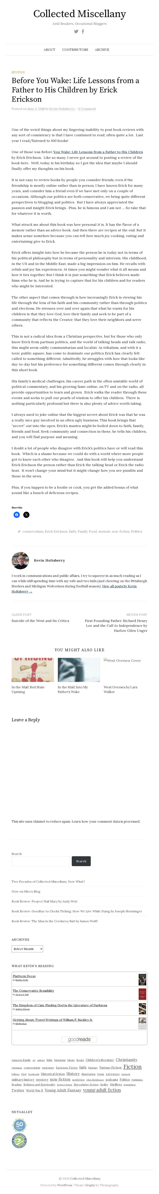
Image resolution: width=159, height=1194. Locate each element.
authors (41, 1060)
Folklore (16, 1074)
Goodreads (33, 1074)
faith (72, 531)
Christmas (17, 1067)
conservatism (32, 531)
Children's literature (100, 1060)
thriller (104, 1084)
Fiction (132, 1066)
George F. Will (22, 994)
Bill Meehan (21, 1023)
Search (17, 854)
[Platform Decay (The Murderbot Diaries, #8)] (142, 979)
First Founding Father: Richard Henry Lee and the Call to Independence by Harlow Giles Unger (116, 625)
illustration (88, 1074)
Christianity (126, 1059)
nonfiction (78, 1079)
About (49, 50)
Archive (102, 50)
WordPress (64, 1185)
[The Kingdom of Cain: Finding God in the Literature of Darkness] (142, 1008)
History (73, 1073)
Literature (113, 1074)
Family (82, 531)
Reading (17, 1084)
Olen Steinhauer (95, 1079)
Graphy (90, 1185)
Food (93, 531)
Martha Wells (22, 980)
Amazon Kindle (21, 1060)
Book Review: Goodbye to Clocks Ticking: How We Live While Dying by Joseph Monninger (77, 911)
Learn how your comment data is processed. (106, 821)
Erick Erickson (56, 531)
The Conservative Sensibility (33, 991)
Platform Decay (24, 976)
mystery (42, 1079)
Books (80, 1060)
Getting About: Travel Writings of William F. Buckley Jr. (53, 1020)
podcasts (112, 1079)
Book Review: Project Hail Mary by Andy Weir (45, 901)
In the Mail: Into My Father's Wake (73, 689)
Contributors (75, 50)
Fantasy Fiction (110, 1067)
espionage (48, 1067)
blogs (71, 1060)
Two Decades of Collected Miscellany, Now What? (48, 881)
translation (130, 1084)
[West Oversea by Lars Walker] (125, 670)
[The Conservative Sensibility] (142, 994)
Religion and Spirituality (39, 1084)
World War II (34, 1090)
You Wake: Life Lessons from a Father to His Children (98, 152)
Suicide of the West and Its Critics (40, 620)
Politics (136, 531)
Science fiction (64, 1084)
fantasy (93, 1067)
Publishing (137, 1079)
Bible (50, 1060)
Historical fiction (53, 1074)
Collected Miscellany (79, 14)
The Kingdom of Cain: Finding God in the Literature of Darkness (60, 1005)
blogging (60, 1060)
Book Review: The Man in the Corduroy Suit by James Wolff (55, 921)
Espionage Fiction (67, 1067)
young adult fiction (102, 1090)
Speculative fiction (86, 1084)
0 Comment (87, 109)
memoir (104, 531)
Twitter (18, 1090)
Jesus (100, 1074)
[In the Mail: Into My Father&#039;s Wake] (79, 670)
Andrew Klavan (23, 1009)
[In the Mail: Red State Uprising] (33, 670)
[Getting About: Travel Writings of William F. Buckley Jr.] (142, 1023)
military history (23, 1079)
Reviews (18, 72)
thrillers (116, 1084)
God (23, 1074)
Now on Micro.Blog (26, 891)
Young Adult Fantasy (63, 1090)
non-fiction (121, 531)
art (34, 1060)
